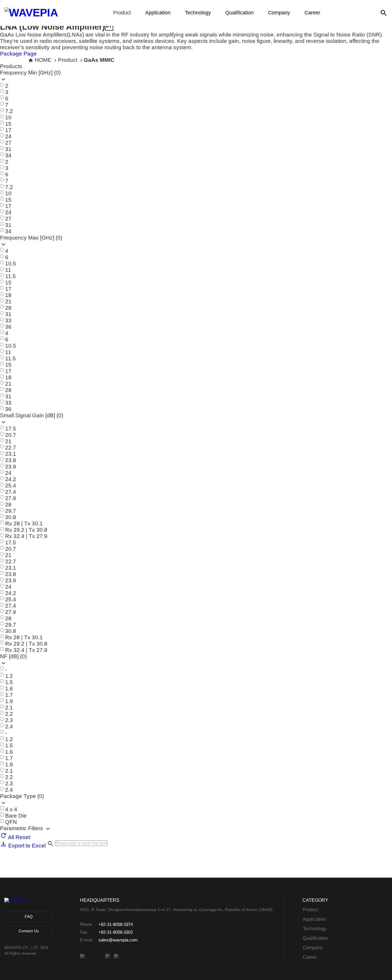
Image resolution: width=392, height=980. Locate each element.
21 (8, 301)
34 (8, 155)
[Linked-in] (90, 956)
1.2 (9, 676)
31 (8, 149)
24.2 (10, 479)
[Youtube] (123, 956)
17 (8, 130)
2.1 (9, 708)
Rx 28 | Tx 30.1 (24, 523)
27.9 (10, 498)
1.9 (9, 701)
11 (8, 270)
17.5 (10, 429)
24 (8, 136)
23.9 (10, 467)
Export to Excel (26, 846)
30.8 (10, 517)
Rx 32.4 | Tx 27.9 (26, 536)
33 (8, 320)
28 (8, 308)
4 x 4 (11, 809)
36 (8, 327)
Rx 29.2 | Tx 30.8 (26, 530)
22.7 (10, 448)
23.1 (10, 454)
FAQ (29, 916)
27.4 (10, 492)
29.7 (10, 511)
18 (8, 295)
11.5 (10, 276)
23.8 (10, 460)
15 (8, 124)
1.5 (9, 682)
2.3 (9, 720)
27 (8, 143)
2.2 (9, 714)
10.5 (10, 264)
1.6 (9, 689)
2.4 (9, 726)
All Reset (18, 837)
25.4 (10, 486)
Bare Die (16, 816)
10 (8, 117)
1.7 (9, 695)
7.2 (9, 111)
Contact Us (29, 931)
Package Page (18, 54)
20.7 (10, 435)
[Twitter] (107, 956)
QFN (11, 822)
